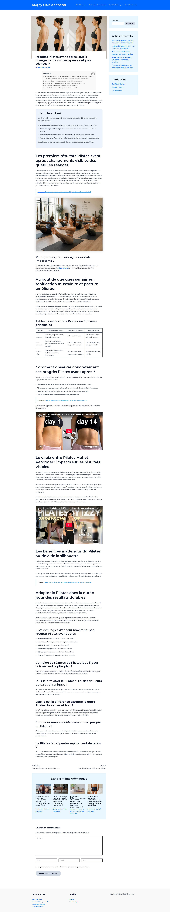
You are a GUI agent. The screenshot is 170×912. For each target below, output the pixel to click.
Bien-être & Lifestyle (115, 5)
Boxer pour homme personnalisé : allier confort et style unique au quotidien (94, 800)
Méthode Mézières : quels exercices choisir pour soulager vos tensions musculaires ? (77, 801)
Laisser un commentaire (42, 808)
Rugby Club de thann (49, 5)
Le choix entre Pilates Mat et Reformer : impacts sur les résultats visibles (64, 83)
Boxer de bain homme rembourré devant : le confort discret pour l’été (43, 800)
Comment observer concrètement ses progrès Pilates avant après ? (63, 81)
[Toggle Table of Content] (92, 73)
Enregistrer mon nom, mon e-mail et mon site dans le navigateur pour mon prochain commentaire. (64, 867)
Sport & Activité (81, 5)
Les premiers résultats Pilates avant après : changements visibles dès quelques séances (69, 76)
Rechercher (115, 20)
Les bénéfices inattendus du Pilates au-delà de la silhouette (61, 85)
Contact (71, 899)
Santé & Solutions (131, 5)
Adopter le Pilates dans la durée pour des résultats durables (61, 88)
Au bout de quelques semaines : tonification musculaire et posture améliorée (66, 79)
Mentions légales (74, 902)
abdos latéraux (63, 268)
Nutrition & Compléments (97, 5)
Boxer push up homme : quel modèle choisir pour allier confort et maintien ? (60, 800)
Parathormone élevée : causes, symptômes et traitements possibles (121, 59)
